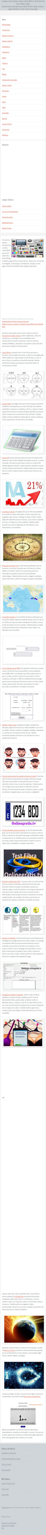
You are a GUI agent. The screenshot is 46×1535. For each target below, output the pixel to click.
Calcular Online (6, 404)
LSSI (3, 1528)
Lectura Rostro (6, 352)
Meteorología (6, 25)
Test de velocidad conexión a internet (13, 830)
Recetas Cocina (6, 228)
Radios (4, 58)
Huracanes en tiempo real (10, 566)
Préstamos (5, 91)
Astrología (5, 113)
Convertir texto (7, 124)
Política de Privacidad (8, 1526)
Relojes (4, 74)
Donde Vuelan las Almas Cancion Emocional (15, 321)
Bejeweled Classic (7, 223)
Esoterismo (5, 130)
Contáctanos (6, 1507)
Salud (3, 107)
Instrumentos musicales (9, 80)
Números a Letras (9, 1350)
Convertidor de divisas (9, 617)
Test (3, 69)
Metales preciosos (8, 36)
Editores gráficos (7, 41)
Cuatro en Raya (6, 206)
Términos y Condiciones (9, 1523)
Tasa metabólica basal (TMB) (11, 668)
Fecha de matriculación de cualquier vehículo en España (19, 776)
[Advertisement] (23, 171)
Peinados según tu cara (9, 725)
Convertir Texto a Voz (8, 1483)
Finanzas (5, 63)
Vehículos (5, 135)
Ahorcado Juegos (7, 217)
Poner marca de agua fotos (32, 1396)
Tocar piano (5, 1489)
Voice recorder (6, 1470)
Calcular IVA (5, 458)
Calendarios (5, 52)
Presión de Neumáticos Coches (11, 1459)
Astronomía (6, 30)
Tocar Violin (5, 1495)
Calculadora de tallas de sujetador (12, 995)
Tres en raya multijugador (10, 212)
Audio (4, 102)
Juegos (4, 96)
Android (4, 119)
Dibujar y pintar (7, 85)
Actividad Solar (19, 1296)
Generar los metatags (9, 938)
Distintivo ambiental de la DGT (11, 882)
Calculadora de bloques (9, 1453)
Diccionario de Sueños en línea (11, 336)
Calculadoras (6, 47)
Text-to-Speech (6, 1464)
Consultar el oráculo (8, 512)
